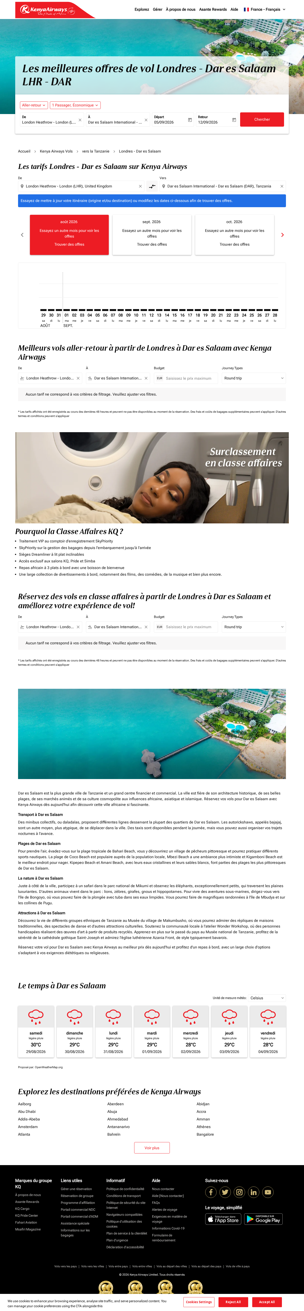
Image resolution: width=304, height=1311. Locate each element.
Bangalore (205, 1134)
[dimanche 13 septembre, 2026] (159, 310)
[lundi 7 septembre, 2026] (113, 310)
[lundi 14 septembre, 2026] (167, 310)
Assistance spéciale (75, 1223)
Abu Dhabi (27, 1111)
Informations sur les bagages (75, 1232)
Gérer (157, 9)
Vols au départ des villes (172, 1266)
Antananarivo (118, 1126)
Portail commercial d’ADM (79, 1216)
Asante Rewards (213, 9)
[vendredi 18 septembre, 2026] (198, 310)
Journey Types (232, 368)
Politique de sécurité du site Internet (125, 1205)
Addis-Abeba (29, 1119)
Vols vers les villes (92, 1266)
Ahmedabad (117, 1119)
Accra (201, 1111)
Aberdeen (115, 1104)
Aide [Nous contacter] (168, 1196)
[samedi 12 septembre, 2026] (151, 310)
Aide (234, 9)
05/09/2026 (164, 122)
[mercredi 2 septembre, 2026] (74, 310)
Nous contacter (163, 1189)
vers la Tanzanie (95, 151)
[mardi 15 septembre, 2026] (174, 310)
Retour (203, 117)
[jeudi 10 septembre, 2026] (136, 310)
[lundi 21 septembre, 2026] (221, 310)
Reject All (233, 1302)
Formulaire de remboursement (163, 1237)
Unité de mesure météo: (230, 998)
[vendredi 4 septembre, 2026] (90, 310)
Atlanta (24, 1134)
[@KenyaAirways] (225, 1192)
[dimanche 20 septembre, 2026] (213, 310)
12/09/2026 (208, 122)
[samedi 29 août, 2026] (43, 310)
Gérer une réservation (76, 1189)
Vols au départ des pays (206, 1266)
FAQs (156, 1203)
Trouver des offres (69, 244)
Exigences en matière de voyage (169, 1219)
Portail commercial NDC (78, 1209)
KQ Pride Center (26, 1215)
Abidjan (203, 1104)
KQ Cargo (22, 1209)
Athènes (204, 1126)
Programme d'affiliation (78, 1203)
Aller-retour (31, 105)
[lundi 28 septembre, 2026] (275, 310)
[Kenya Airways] (211, 1192)
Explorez (142, 9)
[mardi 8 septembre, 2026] (121, 310)
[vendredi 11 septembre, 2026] (144, 310)
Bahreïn (113, 1134)
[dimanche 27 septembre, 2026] (267, 310)
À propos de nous (180, 9)
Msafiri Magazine (28, 1229)
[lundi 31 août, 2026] (59, 310)
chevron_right (282, 235)
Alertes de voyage (164, 1209)
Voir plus (152, 1148)
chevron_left (22, 235)
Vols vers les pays (65, 1266)
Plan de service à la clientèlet (126, 1233)
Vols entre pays (118, 1266)
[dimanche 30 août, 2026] (51, 310)
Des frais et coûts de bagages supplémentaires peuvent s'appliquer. (233, 411)
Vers (163, 178)
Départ (159, 117)
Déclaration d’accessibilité (125, 1247)
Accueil (24, 151)
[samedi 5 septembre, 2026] (97, 310)
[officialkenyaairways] (239, 1192)
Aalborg (24, 1104)
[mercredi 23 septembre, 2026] (236, 310)
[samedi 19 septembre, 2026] (205, 310)
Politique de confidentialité (125, 1189)
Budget (159, 368)
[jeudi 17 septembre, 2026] (190, 310)
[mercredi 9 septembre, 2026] (128, 310)
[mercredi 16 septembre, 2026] (182, 310)
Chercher (262, 119)
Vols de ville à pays (238, 1266)
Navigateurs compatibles (124, 1214)
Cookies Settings (199, 1302)
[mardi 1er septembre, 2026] (66, 310)
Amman (203, 1119)
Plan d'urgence (117, 1240)
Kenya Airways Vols (56, 151)
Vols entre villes (142, 1266)
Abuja (112, 1111)
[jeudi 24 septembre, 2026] (244, 310)
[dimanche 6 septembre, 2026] (105, 310)
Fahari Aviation (26, 1222)
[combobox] (49, 122)
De (24, 117)
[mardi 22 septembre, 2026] (229, 310)
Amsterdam (28, 1126)
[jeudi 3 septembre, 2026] (82, 310)
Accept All (267, 1302)
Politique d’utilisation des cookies (124, 1224)
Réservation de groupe (77, 1196)
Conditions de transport (123, 1196)
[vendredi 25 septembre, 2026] (252, 310)
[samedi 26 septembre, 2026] (259, 310)
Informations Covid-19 (168, 1228)
